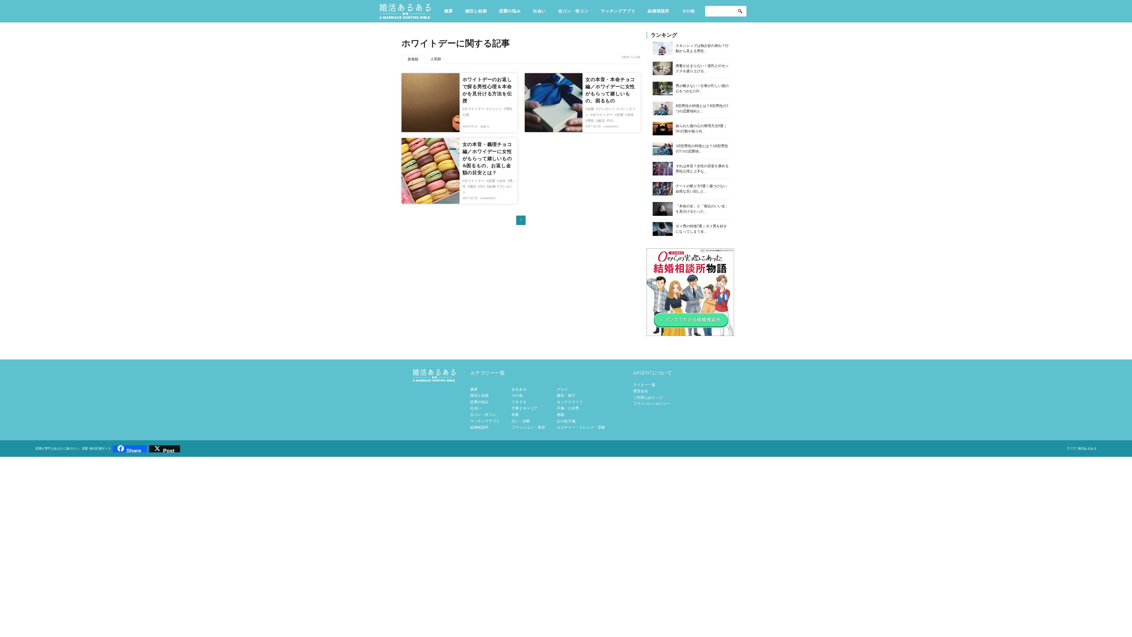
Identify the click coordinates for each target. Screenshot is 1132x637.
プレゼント (606, 109)
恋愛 (620, 114)
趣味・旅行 (566, 395)
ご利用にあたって (648, 397)
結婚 (591, 109)
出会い (539, 11)
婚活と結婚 (476, 11)
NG (610, 120)
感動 (560, 415)
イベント (495, 109)
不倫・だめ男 (568, 408)
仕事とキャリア (525, 408)
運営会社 (640, 391)
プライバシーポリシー (651, 404)
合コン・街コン (573, 11)
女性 (630, 114)
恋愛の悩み (510, 11)
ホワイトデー (474, 109)
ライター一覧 (644, 385)
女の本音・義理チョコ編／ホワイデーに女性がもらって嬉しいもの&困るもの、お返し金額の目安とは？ (487, 158)
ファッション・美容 (528, 427)
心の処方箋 (566, 421)
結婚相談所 (658, 11)
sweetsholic (611, 126)
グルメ (562, 389)
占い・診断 (521, 421)
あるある (519, 389)
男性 (591, 120)
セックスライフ (570, 402)
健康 (448, 11)
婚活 (601, 120)
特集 (515, 415)
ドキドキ (519, 402)
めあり (485, 126)
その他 (688, 11)
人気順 (435, 59)
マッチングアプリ (618, 11)
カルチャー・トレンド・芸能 (581, 427)
